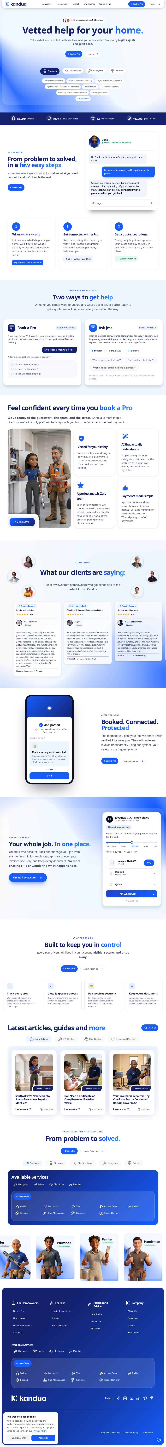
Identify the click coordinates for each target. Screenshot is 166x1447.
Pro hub (55, 1318)
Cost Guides (95, 1321)
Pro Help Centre (59, 1325)
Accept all (43, 1437)
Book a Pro (18, 1311)
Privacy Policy (131, 1432)
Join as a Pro (105, 4)
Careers (131, 1325)
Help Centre (133, 1332)
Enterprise (132, 1318)
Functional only (18, 1437)
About (76, 4)
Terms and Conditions (110, 1432)
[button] (47, 4)
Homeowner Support (22, 1325)
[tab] (50, 71)
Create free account (27, 877)
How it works (89, 4)
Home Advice (96, 1314)
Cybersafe (148, 1432)
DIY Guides (95, 1328)
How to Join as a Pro (61, 1311)
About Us (132, 1311)
